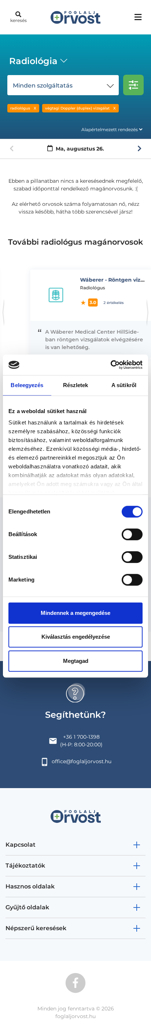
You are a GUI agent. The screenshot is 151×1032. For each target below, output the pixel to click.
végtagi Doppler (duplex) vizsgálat (77, 108)
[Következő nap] (139, 149)
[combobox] (37, 62)
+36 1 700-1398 (81, 737)
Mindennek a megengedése (75, 613)
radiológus (20, 108)
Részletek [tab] (75, 385)
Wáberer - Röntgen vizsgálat (108, 279)
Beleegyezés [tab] (27, 385)
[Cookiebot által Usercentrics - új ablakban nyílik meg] (110, 365)
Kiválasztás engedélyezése (75, 637)
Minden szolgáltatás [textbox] (43, 85)
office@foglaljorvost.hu (81, 761)
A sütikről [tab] (123, 385)
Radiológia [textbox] (33, 61)
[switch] (132, 534)
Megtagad (75, 661)
